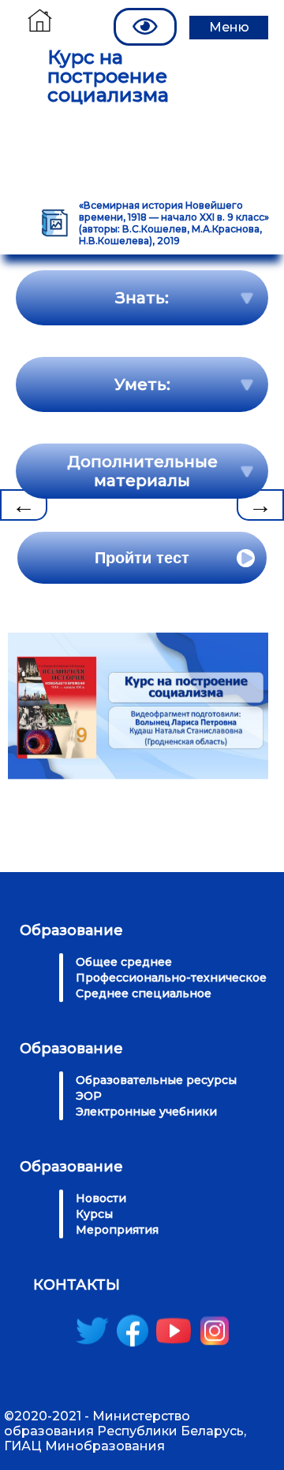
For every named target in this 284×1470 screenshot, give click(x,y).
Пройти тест (142, 557)
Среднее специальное (143, 993)
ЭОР (89, 1096)
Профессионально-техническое (171, 978)
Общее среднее (124, 962)
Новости (101, 1198)
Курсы (94, 1214)
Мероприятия (117, 1230)
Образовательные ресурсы (156, 1080)
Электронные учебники (146, 1111)
